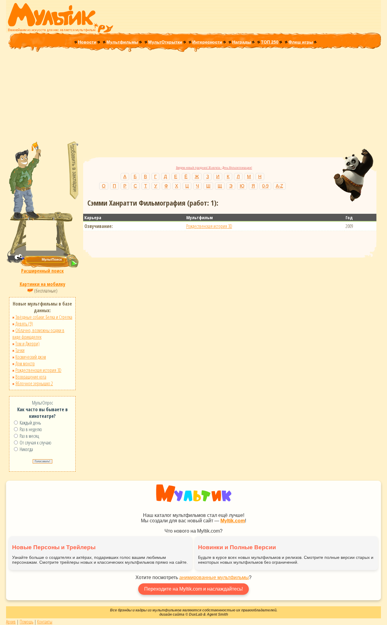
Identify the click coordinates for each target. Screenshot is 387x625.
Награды (241, 42)
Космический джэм (30, 357)
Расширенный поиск (42, 271)
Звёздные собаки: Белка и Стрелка (43, 317)
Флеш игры (300, 42)
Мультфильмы (122, 42)
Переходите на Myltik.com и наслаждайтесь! (193, 588)
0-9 (265, 185)
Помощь (26, 621)
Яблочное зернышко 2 (34, 383)
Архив (11, 621)
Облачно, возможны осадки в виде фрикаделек (38, 333)
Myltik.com (232, 520)
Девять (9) (24, 323)
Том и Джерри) (27, 343)
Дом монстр (25, 363)
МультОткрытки (165, 42)
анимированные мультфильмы (214, 577)
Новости (87, 42)
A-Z (279, 185)
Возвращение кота (30, 376)
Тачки (19, 350)
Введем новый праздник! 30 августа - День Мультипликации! (214, 167)
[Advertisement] (193, 97)
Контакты (44, 621)
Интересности (207, 42)
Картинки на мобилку (42, 284)
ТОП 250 (269, 42)
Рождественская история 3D (38, 370)
